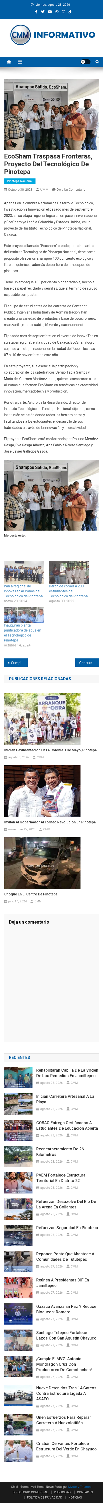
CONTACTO (85, 1492)
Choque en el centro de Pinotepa (31, 894)
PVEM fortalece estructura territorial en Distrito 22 (61, 1178)
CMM (44, 189)
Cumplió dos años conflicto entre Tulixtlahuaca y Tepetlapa (19, 663)
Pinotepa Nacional (19, 181)
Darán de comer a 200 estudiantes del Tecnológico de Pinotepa (68, 591)
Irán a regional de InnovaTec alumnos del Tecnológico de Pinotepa (23, 591)
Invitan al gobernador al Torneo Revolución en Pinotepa (50, 822)
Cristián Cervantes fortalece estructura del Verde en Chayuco (66, 1446)
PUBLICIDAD (62, 1492)
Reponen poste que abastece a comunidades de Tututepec (65, 1257)
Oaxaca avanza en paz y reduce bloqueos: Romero (66, 1309)
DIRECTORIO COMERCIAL (30, 1492)
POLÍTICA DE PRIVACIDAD (44, 1497)
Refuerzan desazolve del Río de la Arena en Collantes (66, 1204)
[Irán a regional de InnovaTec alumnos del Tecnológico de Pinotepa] (24, 572)
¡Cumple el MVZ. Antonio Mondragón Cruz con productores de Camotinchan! (64, 1364)
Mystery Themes (80, 1487)
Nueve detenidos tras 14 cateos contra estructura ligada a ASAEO (66, 1393)
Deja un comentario (71, 189)
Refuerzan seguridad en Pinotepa (67, 1227)
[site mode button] (85, 61)
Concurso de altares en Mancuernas (89, 663)
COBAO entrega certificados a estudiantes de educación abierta (67, 1125)
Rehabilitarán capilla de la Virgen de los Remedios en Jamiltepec (67, 1073)
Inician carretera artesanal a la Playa (65, 1099)
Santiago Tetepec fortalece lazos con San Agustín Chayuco (66, 1335)
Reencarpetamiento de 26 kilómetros (60, 1152)
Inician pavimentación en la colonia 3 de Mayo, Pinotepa (50, 750)
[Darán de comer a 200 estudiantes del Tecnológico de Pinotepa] (69, 572)
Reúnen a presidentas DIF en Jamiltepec (62, 1283)
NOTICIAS (75, 1497)
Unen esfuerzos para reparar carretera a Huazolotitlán (63, 1420)
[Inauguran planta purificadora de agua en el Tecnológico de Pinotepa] (24, 615)
